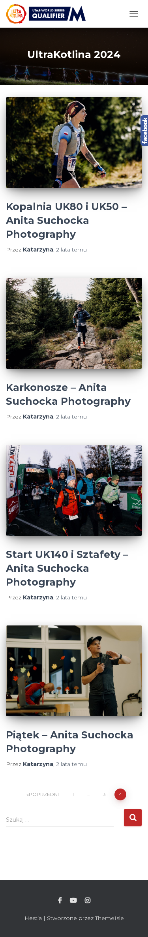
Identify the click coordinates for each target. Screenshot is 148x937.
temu (71, 249)
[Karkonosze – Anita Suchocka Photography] (74, 323)
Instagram (87, 901)
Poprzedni (44, 794)
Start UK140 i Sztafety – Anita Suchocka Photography (67, 568)
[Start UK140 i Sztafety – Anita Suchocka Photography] (74, 490)
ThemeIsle (109, 918)
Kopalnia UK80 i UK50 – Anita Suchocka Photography (66, 220)
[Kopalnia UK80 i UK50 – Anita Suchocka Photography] (74, 142)
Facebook (60, 901)
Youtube (73, 901)
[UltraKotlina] (49, 14)
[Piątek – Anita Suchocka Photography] (74, 670)
